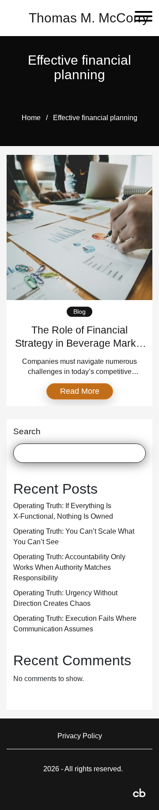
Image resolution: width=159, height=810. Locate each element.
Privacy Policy (79, 736)
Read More (79, 391)
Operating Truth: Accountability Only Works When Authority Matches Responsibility (69, 567)
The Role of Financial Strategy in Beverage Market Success (79, 343)
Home (31, 117)
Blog (79, 311)
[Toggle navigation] (140, 17)
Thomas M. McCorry (89, 18)
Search (27, 431)
